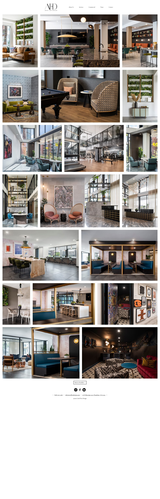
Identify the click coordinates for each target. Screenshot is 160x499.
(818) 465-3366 (58, 395)
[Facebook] (80, 389)
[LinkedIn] (84, 389)
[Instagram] (75, 389)
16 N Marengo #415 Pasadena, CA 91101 (93, 395)
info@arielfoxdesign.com (72, 395)
